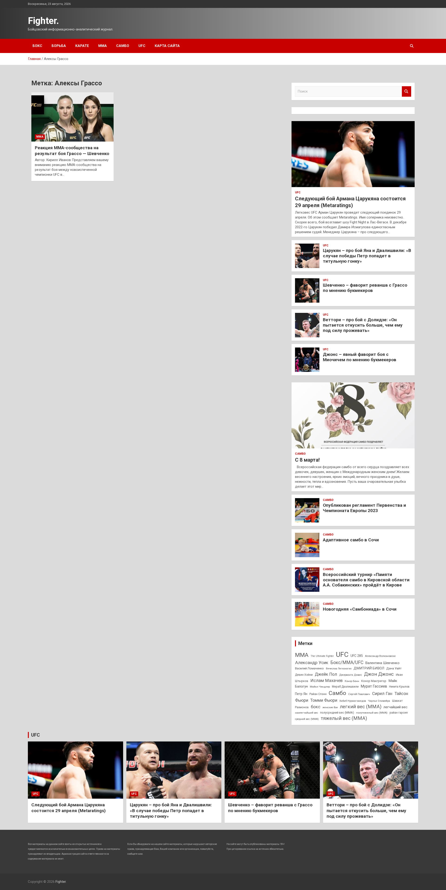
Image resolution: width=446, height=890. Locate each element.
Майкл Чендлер (320, 686)
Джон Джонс (379, 674)
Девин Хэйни (304, 674)
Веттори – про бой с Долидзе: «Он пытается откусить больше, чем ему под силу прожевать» (363, 325)
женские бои (330, 707)
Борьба (59, 46)
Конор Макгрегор (373, 681)
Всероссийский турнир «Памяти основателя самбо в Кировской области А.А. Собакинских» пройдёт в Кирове (366, 580)
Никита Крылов (399, 686)
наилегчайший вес (306, 712)
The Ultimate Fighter (322, 656)
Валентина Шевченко (382, 663)
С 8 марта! (307, 460)
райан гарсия (399, 712)
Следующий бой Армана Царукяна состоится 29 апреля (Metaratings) (68, 807)
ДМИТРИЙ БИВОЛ (369, 668)
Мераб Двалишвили (345, 686)
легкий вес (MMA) (360, 706)
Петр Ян (301, 694)
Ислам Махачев (326, 680)
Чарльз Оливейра (379, 700)
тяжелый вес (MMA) (344, 718)
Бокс (37, 46)
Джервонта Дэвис (350, 674)
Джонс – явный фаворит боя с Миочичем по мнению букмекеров (359, 357)
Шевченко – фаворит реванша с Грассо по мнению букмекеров (365, 287)
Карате (82, 46)
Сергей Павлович (359, 694)
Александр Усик (311, 662)
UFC (141, 46)
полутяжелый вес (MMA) (371, 712)
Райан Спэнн (318, 694)
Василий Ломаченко (309, 668)
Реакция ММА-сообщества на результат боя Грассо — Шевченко (72, 150)
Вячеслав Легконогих (338, 668)
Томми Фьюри (323, 700)
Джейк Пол (326, 674)
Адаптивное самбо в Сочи (351, 540)
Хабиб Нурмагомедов (352, 700)
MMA (301, 655)
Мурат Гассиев (374, 686)
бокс (315, 706)
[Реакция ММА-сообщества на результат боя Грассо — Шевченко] (72, 117)
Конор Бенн (352, 681)
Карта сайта (167, 46)
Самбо (122, 46)
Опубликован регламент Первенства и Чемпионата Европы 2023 (364, 508)
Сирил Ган (382, 693)
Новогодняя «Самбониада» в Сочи (360, 609)
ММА (102, 46)
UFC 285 (357, 656)
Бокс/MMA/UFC (346, 662)
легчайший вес (395, 707)
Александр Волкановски (380, 656)
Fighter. (43, 20)
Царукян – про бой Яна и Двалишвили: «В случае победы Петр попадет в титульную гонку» (367, 256)
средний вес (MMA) (307, 719)
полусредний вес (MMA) (337, 712)
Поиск (406, 91)
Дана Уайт (394, 668)
